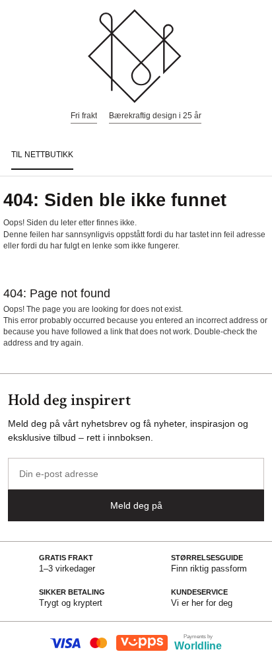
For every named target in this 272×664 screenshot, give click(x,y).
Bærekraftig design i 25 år (155, 115)
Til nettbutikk (42, 154)
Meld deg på (136, 505)
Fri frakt (84, 115)
